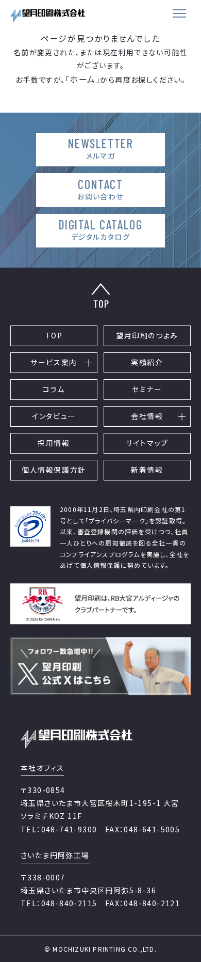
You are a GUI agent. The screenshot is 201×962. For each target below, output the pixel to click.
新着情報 (147, 469)
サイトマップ (147, 443)
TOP (54, 335)
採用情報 (54, 443)
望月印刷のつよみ (147, 335)
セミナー (147, 389)
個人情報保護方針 (54, 469)
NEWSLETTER (100, 148)
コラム (54, 389)
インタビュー (54, 416)
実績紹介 (147, 362)
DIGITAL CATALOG (101, 229)
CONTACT (100, 189)
